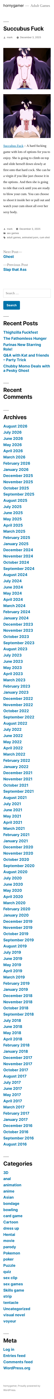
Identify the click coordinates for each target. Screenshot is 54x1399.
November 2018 (17, 1002)
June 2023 (13, 661)
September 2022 (18, 717)
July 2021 (12, 804)
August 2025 (15, 500)
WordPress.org (16, 1368)
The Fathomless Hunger (25, 338)
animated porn (30, 237)
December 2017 (17, 1057)
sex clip (10, 1277)
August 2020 (15, 872)
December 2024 (18, 550)
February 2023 (16, 686)
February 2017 (16, 1113)
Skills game (13, 1290)
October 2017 (15, 1070)
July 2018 (12, 1020)
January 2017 (15, 1119)
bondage (11, 1203)
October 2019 (15, 933)
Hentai (9, 1234)
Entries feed (14, 1355)
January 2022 (15, 766)
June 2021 (12, 810)
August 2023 (15, 649)
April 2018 (12, 1039)
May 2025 (12, 519)
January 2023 (15, 692)
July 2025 (12, 506)
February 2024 (16, 612)
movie (9, 1240)
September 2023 (18, 643)
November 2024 (18, 556)
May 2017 (12, 1094)
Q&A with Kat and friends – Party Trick (26, 357)
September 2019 (18, 940)
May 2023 (12, 667)
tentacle (10, 1302)
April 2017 (12, 1101)
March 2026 (14, 457)
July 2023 (12, 655)
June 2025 (13, 512)
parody (9, 1247)
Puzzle (9, 1265)
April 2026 (13, 451)
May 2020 (12, 890)
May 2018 (12, 1032)
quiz (7, 1271)
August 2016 (15, 1144)
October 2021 (15, 785)
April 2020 (13, 896)
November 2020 (18, 853)
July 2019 (12, 952)
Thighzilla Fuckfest (20, 332)
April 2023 (13, 673)
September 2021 (18, 791)
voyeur (9, 1321)
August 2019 (15, 946)
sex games (13, 233)
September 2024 (18, 568)
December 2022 (18, 698)
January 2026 (15, 469)
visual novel (14, 1315)
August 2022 (15, 723)
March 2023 (14, 680)
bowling (10, 1209)
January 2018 (15, 1051)
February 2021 (16, 834)
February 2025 (16, 537)
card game (12, 1216)
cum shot (45, 237)
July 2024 (12, 581)
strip (7, 1296)
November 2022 (18, 704)
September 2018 (18, 1014)
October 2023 (16, 636)
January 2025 (15, 543)
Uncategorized (16, 1308)
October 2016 (15, 1132)
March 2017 (14, 1107)
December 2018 (17, 995)
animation (12, 1185)
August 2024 (15, 574)
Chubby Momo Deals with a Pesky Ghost (26, 368)
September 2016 (18, 1138)
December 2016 (17, 1125)
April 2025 (13, 525)
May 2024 (12, 593)
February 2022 (16, 760)
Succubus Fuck (13, 146)
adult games (14, 237)
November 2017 (17, 1064)
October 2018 (15, 1008)
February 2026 (16, 463)
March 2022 (14, 754)
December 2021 (17, 772)
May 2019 (12, 964)
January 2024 (16, 618)
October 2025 (16, 488)
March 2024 (14, 605)
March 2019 (14, 977)
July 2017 (12, 1082)
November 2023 (18, 630)
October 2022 (16, 711)
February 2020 (16, 909)
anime (8, 1191)
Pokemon (11, 1253)
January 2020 (16, 915)
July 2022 (12, 729)
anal (7, 1178)
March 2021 (14, 828)
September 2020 (18, 865)
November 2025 (18, 482)
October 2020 (16, 859)
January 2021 (15, 841)
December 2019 (17, 921)
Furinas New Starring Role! (22, 346)
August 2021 (15, 797)
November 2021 (17, 779)
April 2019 (12, 971)
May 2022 (12, 742)
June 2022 (13, 735)
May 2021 (12, 816)
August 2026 (15, 426)
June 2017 (12, 1088)
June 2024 (13, 587)
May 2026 (12, 444)
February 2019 (16, 983)
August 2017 (15, 1076)
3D (5, 1172)
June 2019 (12, 958)
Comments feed (18, 1362)
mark (10, 37)
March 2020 (14, 903)
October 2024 (16, 562)
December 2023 (18, 624)
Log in (8, 1349)
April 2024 (13, 599)
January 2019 (15, 989)
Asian (8, 1197)
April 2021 (12, 822)
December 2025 (18, 475)
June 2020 (13, 884)
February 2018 (16, 1045)
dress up (11, 1228)
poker (8, 1259)
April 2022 (13, 748)
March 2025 (14, 531)
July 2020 (12, 878)
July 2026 (12, 432)
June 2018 (12, 1026)
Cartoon (10, 1222)
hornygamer (13, 5)
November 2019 (17, 927)
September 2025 (18, 494)
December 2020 (18, 847)
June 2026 (13, 438)
